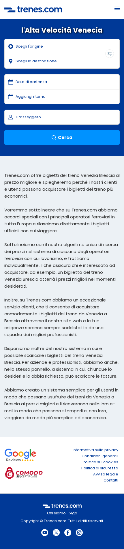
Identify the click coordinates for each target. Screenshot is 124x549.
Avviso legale (105, 474)
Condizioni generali (100, 456)
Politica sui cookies (100, 462)
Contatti (111, 480)
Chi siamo (56, 513)
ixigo (73, 513)
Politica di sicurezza (99, 468)
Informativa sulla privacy (95, 450)
